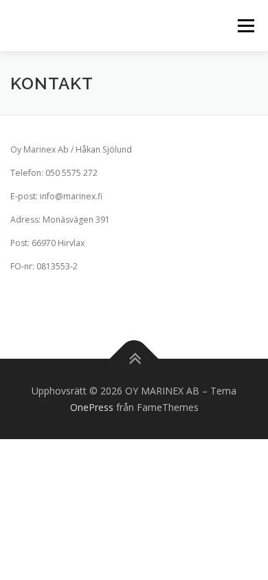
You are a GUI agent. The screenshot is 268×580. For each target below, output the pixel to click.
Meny (245, 26)
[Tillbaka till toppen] (134, 358)
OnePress (91, 407)
